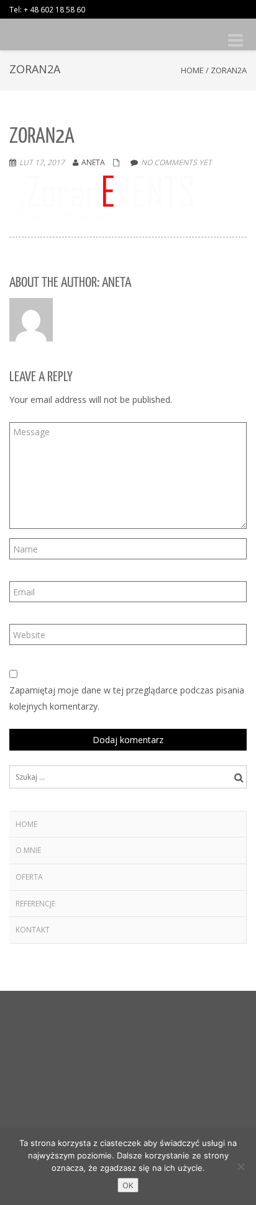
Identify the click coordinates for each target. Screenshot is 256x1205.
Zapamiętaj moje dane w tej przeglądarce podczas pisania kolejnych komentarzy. (126, 697)
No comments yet (176, 162)
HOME (26, 824)
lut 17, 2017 (42, 162)
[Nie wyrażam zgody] (240, 1166)
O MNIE (28, 850)
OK (128, 1185)
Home (192, 70)
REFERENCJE (35, 903)
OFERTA (29, 877)
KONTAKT (33, 929)
